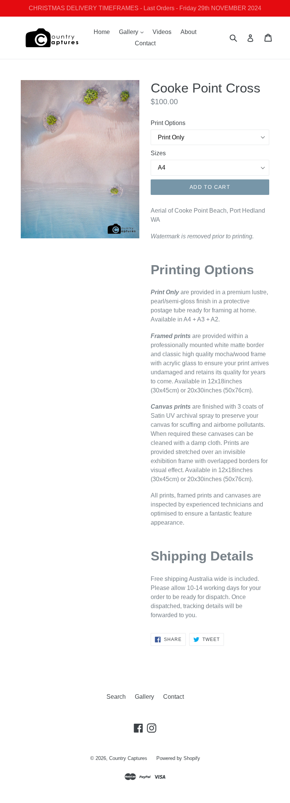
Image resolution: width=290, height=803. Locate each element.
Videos (162, 32)
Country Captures (128, 758)
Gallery (133, 31)
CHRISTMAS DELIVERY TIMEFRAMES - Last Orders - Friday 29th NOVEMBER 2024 (145, 8)
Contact (145, 43)
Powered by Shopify (178, 758)
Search (116, 696)
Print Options (168, 123)
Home (102, 32)
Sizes (158, 153)
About (188, 32)
